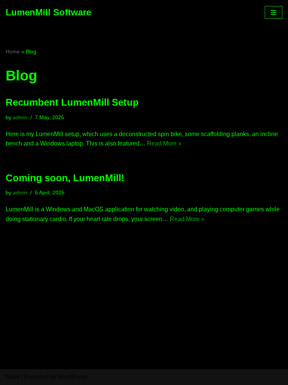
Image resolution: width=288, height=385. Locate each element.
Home (13, 52)
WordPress (72, 377)
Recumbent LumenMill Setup (72, 102)
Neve (13, 377)
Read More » (164, 143)
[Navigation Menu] (273, 12)
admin (20, 117)
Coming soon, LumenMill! (65, 177)
